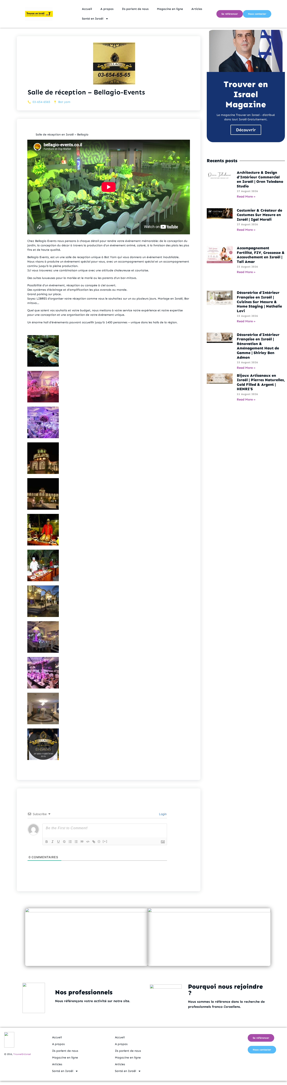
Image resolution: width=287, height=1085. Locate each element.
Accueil (87, 9)
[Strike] (64, 841)
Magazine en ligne (170, 9)
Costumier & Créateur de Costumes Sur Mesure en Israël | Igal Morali (259, 215)
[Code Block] (88, 841)
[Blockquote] (82, 841)
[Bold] (47, 841)
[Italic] (52, 841)
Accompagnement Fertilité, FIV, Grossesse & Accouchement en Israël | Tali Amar (261, 255)
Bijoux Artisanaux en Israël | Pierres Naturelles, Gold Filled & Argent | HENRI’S (261, 382)
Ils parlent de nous (135, 9)
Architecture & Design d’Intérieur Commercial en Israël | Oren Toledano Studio (260, 179)
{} (99, 841)
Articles (196, 9)
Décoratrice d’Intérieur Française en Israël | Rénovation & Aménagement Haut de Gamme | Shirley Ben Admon (258, 346)
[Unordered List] (76, 841)
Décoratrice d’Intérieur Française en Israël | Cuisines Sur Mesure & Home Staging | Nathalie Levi (259, 301)
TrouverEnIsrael (22, 1054)
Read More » (246, 196)
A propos (106, 9)
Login (162, 814)
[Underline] (58, 841)
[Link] (94, 841)
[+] (105, 841)
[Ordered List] (70, 841)
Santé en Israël (92, 18)
